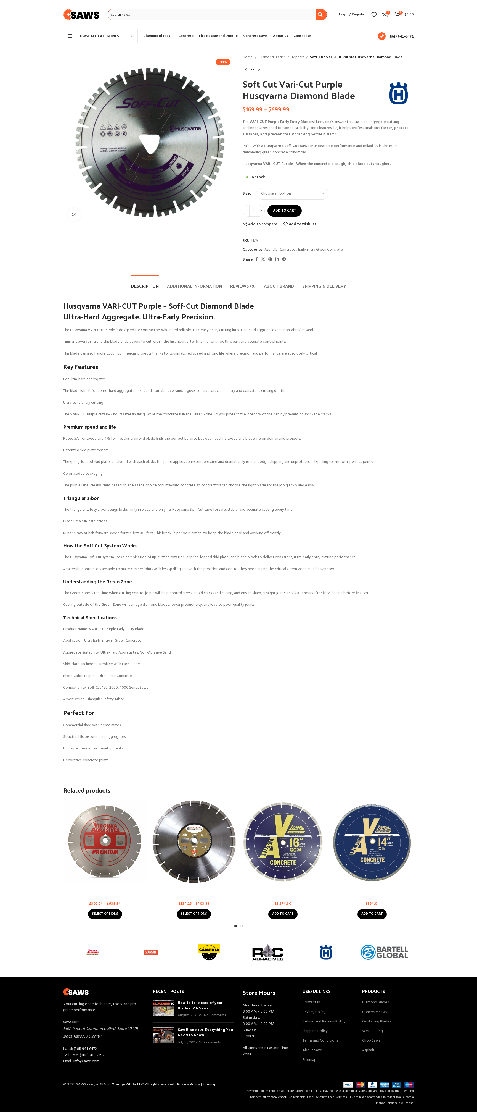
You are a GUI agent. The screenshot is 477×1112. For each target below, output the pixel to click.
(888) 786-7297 (92, 1055)
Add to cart (284, 211)
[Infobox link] (396, 36)
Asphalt (298, 57)
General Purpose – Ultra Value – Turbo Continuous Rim (372, 891)
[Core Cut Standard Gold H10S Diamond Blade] (194, 842)
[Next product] (259, 69)
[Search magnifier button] (321, 14)
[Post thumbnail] (163, 1009)
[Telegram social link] (284, 260)
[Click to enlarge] (74, 215)
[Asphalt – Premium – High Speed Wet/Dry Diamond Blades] (105, 842)
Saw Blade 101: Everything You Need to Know (205, 1032)
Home (248, 57)
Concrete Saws (374, 1012)
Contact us (311, 1002)
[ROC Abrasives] (268, 952)
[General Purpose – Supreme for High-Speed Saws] (283, 842)
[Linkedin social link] (277, 260)
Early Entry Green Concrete (320, 249)
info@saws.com (86, 1061)
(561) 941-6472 (85, 1049)
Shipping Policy (315, 1031)
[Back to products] (252, 69)
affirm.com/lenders (275, 1097)
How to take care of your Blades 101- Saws (200, 1005)
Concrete (287, 249)
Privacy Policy (314, 1012)
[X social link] (263, 260)
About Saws (312, 1050)
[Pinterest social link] (270, 260)
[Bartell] (384, 952)
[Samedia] (209, 952)
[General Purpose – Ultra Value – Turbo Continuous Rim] (372, 842)
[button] (283, 914)
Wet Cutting (372, 1031)
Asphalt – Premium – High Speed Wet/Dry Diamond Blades (104, 891)
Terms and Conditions (320, 1040)
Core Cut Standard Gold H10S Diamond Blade (194, 888)
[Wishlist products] (374, 14)
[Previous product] (246, 69)
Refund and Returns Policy (324, 1021)
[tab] (145, 283)
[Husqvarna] (326, 952)
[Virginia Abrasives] (92, 952)
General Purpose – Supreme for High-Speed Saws (283, 891)
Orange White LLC (128, 1084)
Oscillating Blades (376, 1021)
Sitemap (309, 1060)
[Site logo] (81, 14)
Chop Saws (371, 1040)
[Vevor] (151, 952)
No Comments (215, 1015)
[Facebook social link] (256, 260)
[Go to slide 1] (235, 926)
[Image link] (76, 992)
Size (246, 194)
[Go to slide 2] (241, 926)
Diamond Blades (272, 57)
